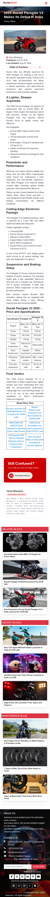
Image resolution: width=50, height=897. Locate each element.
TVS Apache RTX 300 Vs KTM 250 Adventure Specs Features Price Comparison (16, 441)
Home (6, 21)
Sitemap (9, 892)
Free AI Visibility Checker (19, 856)
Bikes (13, 21)
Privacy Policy (38, 895)
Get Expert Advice (22, 475)
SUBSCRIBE (39, 867)
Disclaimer (18, 892)
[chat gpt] (13, 885)
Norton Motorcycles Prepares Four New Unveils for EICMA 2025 (35, 413)
